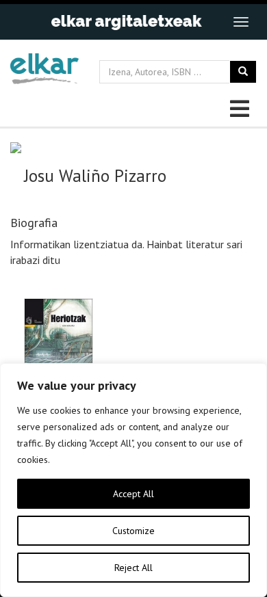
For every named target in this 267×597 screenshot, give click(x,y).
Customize (133, 531)
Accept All (133, 494)
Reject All (133, 567)
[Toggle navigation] (241, 22)
